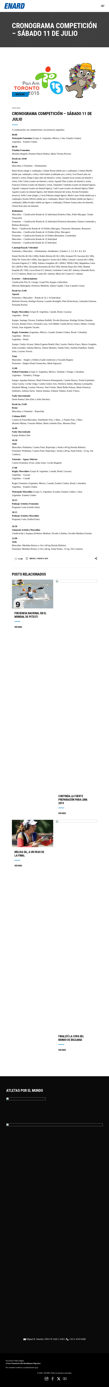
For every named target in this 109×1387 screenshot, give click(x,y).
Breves (32, 559)
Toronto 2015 (42, 559)
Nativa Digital (19, 1361)
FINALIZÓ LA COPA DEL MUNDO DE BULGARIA (71, 1038)
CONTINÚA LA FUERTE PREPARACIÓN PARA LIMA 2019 (72, 799)
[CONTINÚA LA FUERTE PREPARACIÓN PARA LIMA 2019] (76, 685)
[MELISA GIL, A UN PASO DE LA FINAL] (32, 833)
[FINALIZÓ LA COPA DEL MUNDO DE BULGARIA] (76, 926)
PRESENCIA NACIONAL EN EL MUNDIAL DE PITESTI (30, 615)
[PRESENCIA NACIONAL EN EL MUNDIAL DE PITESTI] (32, 594)
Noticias (20, 94)
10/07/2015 (16, 108)
